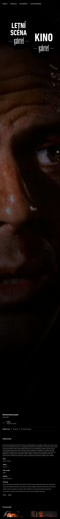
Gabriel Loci (13, 3)
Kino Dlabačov (24, 3)
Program (5, 3)
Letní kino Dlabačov (35, 3)
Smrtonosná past (26, 429)
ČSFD (4, 495)
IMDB (9, 495)
